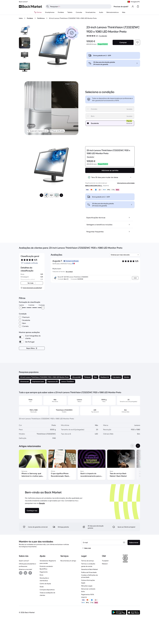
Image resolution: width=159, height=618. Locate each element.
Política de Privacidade (89, 572)
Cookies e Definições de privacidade (89, 576)
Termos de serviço (87, 561)
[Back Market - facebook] (30, 573)
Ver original (69, 271)
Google (42, 503)
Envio (41, 575)
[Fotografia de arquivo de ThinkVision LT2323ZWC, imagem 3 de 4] (24, 67)
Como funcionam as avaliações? (32, 288)
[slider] (20, 307)
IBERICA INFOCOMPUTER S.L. (93, 185)
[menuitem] (49, 12)
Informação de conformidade (126, 183)
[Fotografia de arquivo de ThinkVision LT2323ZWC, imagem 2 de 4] (24, 55)
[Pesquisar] (47, 6)
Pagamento (44, 572)
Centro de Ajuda (45, 584)
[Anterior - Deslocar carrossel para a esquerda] (132, 446)
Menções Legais (86, 586)
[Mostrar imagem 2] (51, 195)
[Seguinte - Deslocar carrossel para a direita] (138, 446)
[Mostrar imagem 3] (56, 195)
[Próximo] (61, 195)
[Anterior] (41, 195)
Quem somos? (24, 561)
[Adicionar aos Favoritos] (137, 42)
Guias (42, 587)
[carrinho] (138, 6)
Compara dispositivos (47, 590)
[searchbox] (80, 6)
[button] (72, 33)
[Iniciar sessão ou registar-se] (133, 6)
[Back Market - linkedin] (25, 573)
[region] (79, 465)
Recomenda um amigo (68, 561)
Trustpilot (105, 561)
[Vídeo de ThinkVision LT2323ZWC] (24, 42)
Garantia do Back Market (89, 569)
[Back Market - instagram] (20, 573)
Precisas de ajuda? (121, 6)
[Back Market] (30, 6)
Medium (105, 564)
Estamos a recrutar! (25, 569)
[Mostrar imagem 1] (46, 195)
